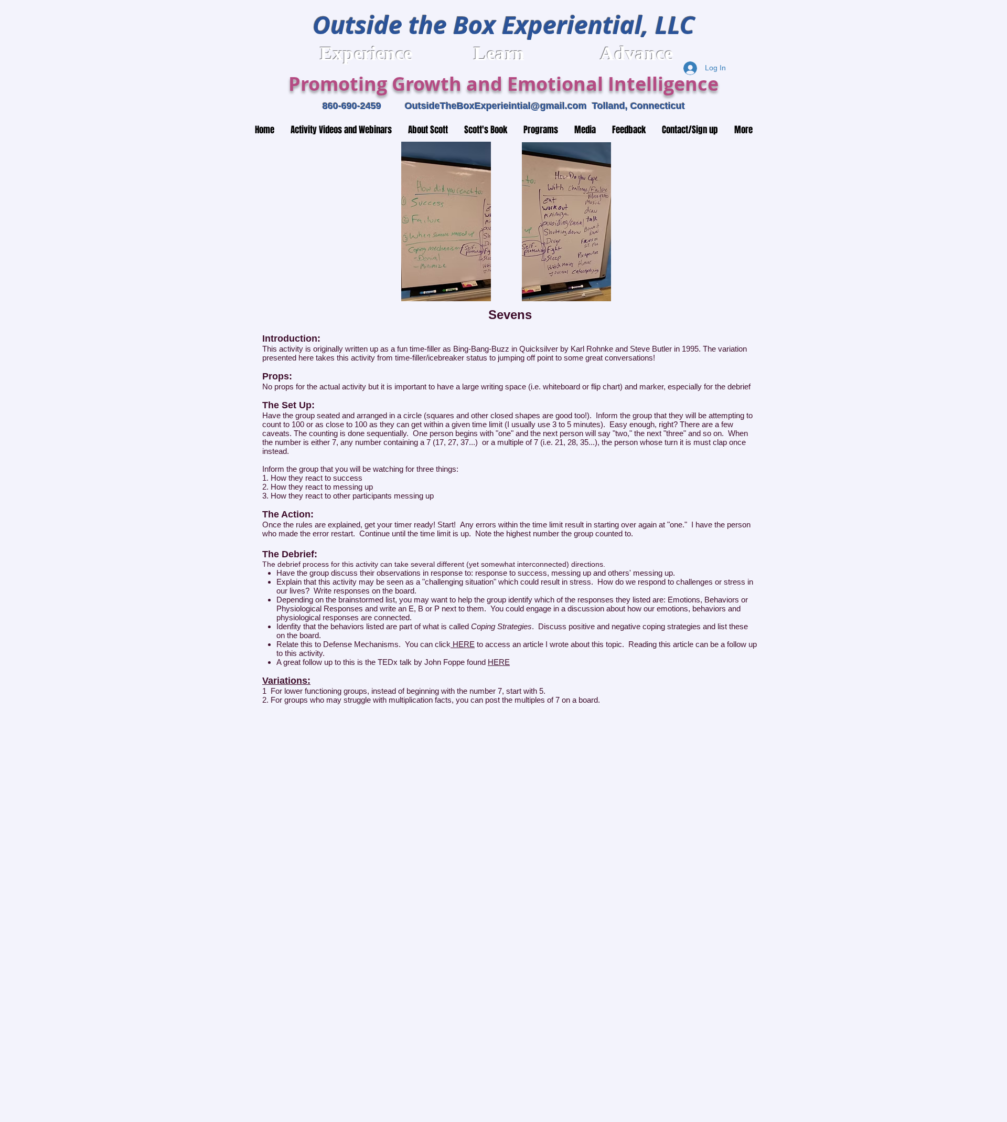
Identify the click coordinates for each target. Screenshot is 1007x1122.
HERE (463, 644)
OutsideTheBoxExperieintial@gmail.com (496, 106)
